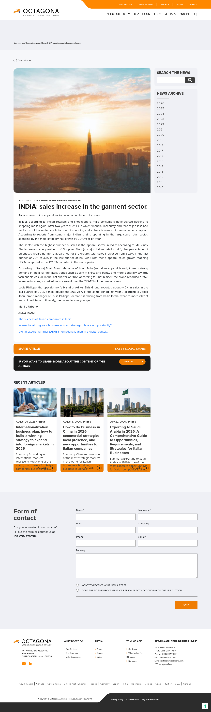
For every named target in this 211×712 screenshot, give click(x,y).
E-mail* (142, 537)
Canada (40, 684)
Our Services (71, 649)
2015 (160, 161)
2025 (160, 108)
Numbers (132, 661)
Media (169, 14)
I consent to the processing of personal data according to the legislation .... (132, 590)
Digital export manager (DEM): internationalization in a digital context (62, 331)
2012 (160, 177)
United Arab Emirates (75, 684)
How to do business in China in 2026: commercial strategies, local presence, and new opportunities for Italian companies (82, 438)
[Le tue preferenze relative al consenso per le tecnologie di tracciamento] (205, 706)
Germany (105, 684)
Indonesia (136, 684)
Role (78, 523)
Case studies (125, 4)
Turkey (168, 684)
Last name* (144, 510)
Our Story (132, 649)
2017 (160, 150)
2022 (160, 124)
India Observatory (73, 657)
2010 (160, 187)
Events (100, 653)
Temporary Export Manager (61, 200)
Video (99, 657)
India (125, 684)
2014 (160, 166)
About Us (113, 14)
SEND (186, 605)
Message (81, 550)
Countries (150, 14)
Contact (164, 4)
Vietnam (187, 684)
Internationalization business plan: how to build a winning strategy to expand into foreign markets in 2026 (35, 438)
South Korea (54, 684)
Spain (158, 684)
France (93, 684)
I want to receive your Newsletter (103, 585)
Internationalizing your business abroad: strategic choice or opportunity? (65, 325)
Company (143, 523)
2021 (160, 129)
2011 (160, 182)
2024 (160, 113)
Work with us (145, 4)
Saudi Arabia (26, 684)
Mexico (148, 684)
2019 (160, 140)
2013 (160, 171)
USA (177, 684)
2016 (160, 156)
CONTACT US (128, 362)
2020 (160, 134)
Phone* (80, 537)
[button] (195, 14)
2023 (160, 119)
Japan (116, 684)
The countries (72, 653)
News (99, 649)
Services (129, 14)
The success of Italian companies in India (45, 319)
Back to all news (24, 60)
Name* (80, 510)
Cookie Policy (132, 699)
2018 (160, 145)
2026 (160, 103)
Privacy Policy (117, 699)
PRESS (42, 421)
